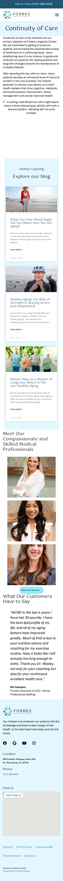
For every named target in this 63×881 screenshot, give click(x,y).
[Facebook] (5, 743)
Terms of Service (23, 871)
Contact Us (30, 856)
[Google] (14, 743)
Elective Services (12, 856)
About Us (8, 847)
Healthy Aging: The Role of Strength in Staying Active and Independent (30, 303)
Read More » (16, 250)
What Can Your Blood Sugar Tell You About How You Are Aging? (31, 223)
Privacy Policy (9, 871)
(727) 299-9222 (42, 3)
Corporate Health (44, 847)
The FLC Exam (24, 847)
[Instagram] (34, 743)
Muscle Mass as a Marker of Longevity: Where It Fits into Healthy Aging (31, 383)
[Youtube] (24, 743)
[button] (57, 15)
